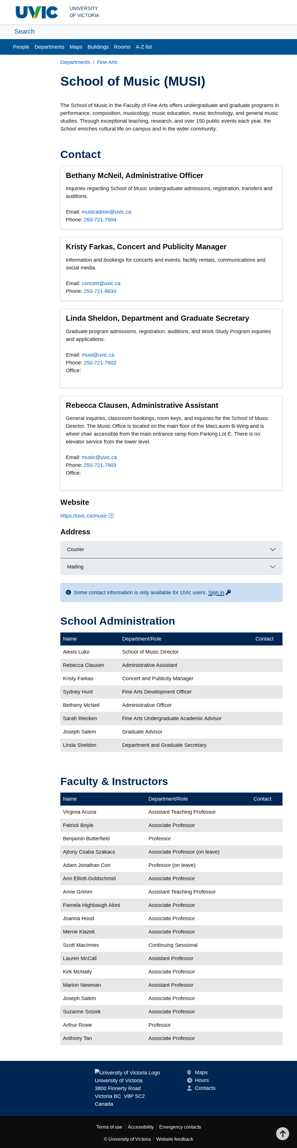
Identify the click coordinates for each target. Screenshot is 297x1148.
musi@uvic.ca (98, 355)
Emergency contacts (180, 1127)
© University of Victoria (127, 1139)
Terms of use (109, 1127)
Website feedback (174, 1139)
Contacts (205, 1088)
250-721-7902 (100, 363)
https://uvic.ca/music (83, 516)
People (21, 47)
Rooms (122, 47)
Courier (75, 549)
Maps (76, 47)
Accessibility (141, 1127)
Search (25, 31)
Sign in (219, 592)
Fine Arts (107, 62)
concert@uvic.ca (101, 283)
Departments (49, 47)
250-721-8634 (100, 291)
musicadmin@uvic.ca (106, 212)
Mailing (75, 567)
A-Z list (144, 47)
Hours (202, 1080)
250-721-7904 (100, 220)
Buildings (98, 47)
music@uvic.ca (99, 457)
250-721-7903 (100, 465)
